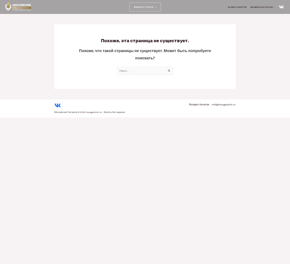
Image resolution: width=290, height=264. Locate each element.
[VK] (57, 105)
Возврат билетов (237, 7)
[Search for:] (145, 70)
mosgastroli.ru (94, 112)
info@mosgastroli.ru (261, 7)
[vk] (281, 7)
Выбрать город (143, 6)
